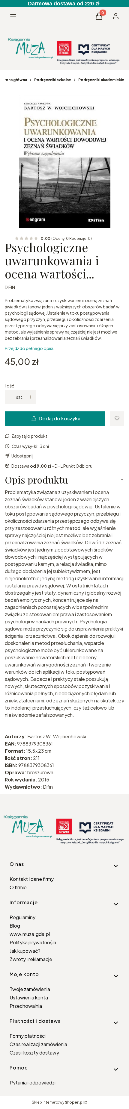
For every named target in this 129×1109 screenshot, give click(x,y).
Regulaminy (22, 917)
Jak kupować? (25, 951)
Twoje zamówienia (30, 989)
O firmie (18, 887)
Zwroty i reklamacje (31, 959)
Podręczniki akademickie (101, 80)
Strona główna (13, 80)
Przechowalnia (26, 1006)
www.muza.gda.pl (30, 934)
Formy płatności (28, 1036)
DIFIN (10, 287)
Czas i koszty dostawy (34, 1052)
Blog (15, 925)
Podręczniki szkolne (52, 80)
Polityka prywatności (33, 942)
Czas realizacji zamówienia (38, 1044)
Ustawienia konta (29, 997)
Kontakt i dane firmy (32, 879)
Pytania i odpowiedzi (33, 1082)
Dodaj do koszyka (59, 418)
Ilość (9, 385)
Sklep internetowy (57, 1102)
